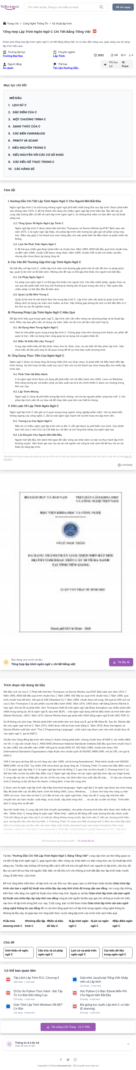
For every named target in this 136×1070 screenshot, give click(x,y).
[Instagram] (75, 1059)
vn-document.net (63, 1066)
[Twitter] (68, 1059)
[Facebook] (61, 1059)
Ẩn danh (8, 67)
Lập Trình (59, 55)
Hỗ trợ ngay (123, 7)
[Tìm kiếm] (101, 7)
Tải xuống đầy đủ (86, 841)
